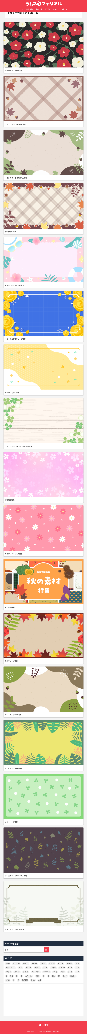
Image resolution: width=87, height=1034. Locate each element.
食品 (39, 980)
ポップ (55, 972)
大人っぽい (28, 976)
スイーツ (62, 967)
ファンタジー (36, 972)
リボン (63, 972)
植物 (53, 976)
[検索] (46, 949)
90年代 (8, 963)
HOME (45, 1025)
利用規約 (29, 9)
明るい (38, 976)
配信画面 (25, 980)
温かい (65, 976)
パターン (17, 972)
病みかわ (73, 976)
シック (45, 967)
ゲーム (20, 967)
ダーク (70, 967)
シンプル (53, 967)
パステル (8, 972)
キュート (60, 963)
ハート (77, 967)
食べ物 (33, 980)
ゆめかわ (34, 963)
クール (77, 963)
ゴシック (28, 967)
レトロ (70, 972)
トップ (21, 9)
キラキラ (69, 963)
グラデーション (10, 967)
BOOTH (47, 9)
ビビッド (25, 972)
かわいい (25, 963)
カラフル (52, 963)
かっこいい (16, 963)
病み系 (8, 980)
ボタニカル (46, 972)
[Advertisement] (44, 1000)
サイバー (37, 967)
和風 (11, 976)
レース (77, 972)
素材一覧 (39, 9)
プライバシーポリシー (61, 9)
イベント (43, 963)
